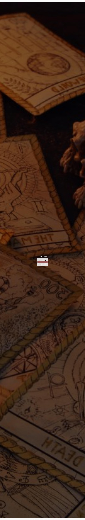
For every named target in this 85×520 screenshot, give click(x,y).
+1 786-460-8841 (43, 261)
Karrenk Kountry (28, 1)
